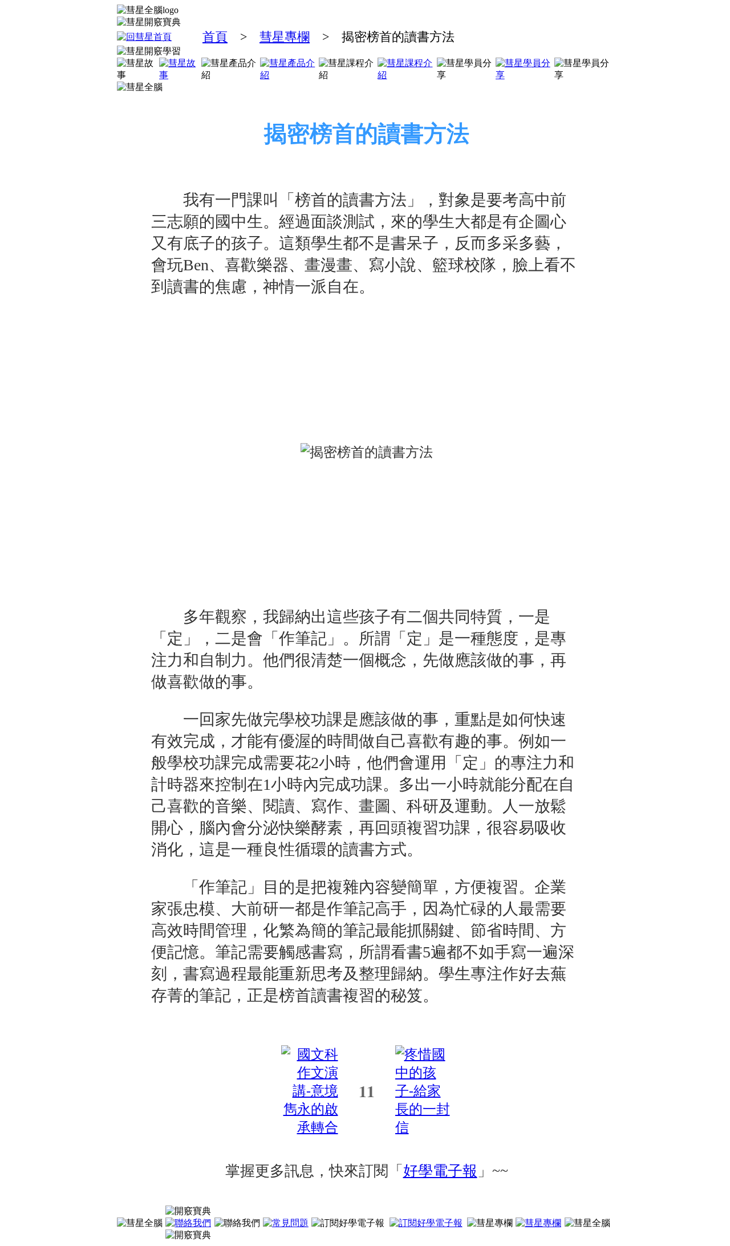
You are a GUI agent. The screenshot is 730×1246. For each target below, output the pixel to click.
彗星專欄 (284, 37)
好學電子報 (440, 1171)
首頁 (215, 37)
